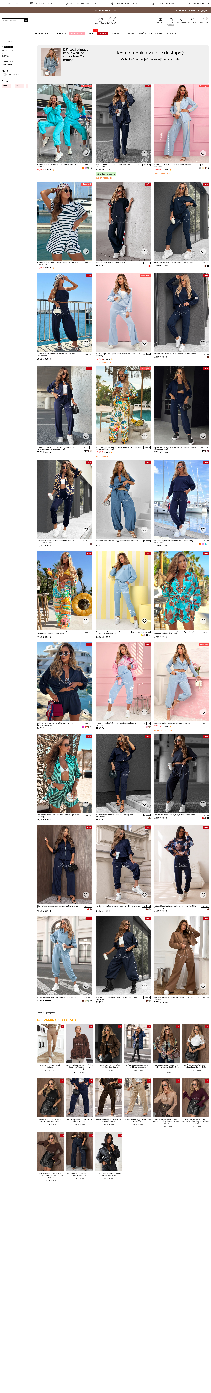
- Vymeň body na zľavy (83, 3)
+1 (150, 635)
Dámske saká (7, 62)
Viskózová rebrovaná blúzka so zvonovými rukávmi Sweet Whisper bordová (195, 1121)
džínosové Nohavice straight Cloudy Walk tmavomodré (79, 1174)
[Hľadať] (26, 20)
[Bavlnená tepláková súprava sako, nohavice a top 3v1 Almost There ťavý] (181, 955)
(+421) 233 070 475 (165, 3)
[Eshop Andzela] (105, 20)
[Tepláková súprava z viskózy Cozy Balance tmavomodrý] (181, 773)
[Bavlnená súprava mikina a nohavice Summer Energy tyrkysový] (64, 123)
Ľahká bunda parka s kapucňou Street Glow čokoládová (108, 1066)
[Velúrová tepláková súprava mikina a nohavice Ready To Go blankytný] (123, 312)
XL (208, 165)
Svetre (5, 59)
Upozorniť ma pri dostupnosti (82, 541)
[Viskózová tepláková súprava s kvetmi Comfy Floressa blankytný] (123, 681)
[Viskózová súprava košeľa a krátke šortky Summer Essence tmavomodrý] (64, 681)
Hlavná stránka (7, 41)
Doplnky (130, 33)
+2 (208, 168)
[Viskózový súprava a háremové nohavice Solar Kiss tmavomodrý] (64, 312)
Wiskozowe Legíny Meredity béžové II (50, 1066)
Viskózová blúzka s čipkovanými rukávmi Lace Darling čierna (50, 1120)
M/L (148, 165)
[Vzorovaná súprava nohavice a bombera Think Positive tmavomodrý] (64, 499)
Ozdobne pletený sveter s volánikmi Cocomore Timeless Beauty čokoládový (79, 1067)
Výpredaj (102, 33)
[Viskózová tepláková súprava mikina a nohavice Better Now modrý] (123, 590)
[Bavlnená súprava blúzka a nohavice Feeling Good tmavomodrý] (123, 773)
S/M (144, 165)
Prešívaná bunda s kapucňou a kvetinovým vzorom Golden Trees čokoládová (166, 1067)
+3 (91, 168)
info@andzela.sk (203, 3)
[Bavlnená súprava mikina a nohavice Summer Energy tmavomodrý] (181, 499)
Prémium (171, 33)
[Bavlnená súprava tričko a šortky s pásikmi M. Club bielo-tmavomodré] (64, 221)
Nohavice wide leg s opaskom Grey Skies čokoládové (108, 1120)
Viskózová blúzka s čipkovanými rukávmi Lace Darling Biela (195, 1066)
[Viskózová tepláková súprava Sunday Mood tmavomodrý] (181, 312)
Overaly (5, 56)
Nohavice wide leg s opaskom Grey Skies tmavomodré (79, 1120)
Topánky (116, 33)
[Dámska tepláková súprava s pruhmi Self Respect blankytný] (181, 123)
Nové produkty (43, 33)
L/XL (148, 354)
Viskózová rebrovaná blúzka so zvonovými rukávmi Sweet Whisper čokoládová (50, 1175)
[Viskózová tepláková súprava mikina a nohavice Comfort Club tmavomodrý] (181, 405)
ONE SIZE (88, 165)
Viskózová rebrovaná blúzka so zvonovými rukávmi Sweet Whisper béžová (166, 1121)
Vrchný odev (77, 33)
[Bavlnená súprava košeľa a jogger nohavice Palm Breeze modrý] (123, 499)
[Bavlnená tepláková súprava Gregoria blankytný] (181, 681)
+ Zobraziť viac (7, 64)
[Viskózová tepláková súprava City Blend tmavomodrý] (181, 221)
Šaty (91, 33)
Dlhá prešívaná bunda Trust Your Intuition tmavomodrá (138, 1066)
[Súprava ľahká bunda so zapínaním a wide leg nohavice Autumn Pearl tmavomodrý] (64, 864)
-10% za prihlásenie (126, 3)
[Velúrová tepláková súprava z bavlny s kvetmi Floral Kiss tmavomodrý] (181, 864)
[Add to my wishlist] (86, 154)
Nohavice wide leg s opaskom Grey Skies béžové (138, 1120)
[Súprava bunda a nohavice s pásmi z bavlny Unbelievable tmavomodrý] (123, 955)
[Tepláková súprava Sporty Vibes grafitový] (123, 221)
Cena (5, 81)
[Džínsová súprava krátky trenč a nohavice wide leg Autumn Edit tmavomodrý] (123, 123)
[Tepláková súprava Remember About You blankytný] (64, 955)
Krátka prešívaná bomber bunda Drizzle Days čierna (109, 1174)
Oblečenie (61, 33)
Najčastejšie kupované (150, 33)
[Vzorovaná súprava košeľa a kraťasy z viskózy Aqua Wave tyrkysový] (64, 773)
